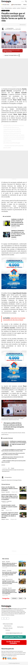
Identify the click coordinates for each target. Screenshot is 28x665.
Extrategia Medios (10, 28)
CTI (8, 468)
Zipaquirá (3, 492)
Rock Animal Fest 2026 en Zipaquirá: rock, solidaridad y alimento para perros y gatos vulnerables (9, 573)
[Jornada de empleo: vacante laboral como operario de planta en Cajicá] (23, 507)
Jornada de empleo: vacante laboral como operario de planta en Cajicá (9, 507)
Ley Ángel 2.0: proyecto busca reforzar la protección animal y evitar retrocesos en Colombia (10, 582)
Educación (10, 588)
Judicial (18, 8)
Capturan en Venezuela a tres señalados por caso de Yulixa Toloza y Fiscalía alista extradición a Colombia (18, 234)
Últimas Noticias (8, 8)
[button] (25, 1)
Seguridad (8, 492)
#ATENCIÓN (7, 125)
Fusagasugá (4, 588)
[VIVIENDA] (14, 273)
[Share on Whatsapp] (7, 25)
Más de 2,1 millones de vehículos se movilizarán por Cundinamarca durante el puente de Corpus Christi (9, 564)
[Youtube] (8, 618)
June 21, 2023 (7, 147)
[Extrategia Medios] (6, 1)
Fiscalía (12, 468)
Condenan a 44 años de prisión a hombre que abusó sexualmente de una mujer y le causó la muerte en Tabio (17, 223)
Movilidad (8, 561)
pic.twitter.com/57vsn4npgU (11, 143)
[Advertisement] (14, 72)
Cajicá (2, 510)
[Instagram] (26, 477)
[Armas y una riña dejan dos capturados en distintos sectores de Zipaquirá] (23, 489)
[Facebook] (22, 477)
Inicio (2, 8)
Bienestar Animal (9, 579)
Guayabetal (3, 501)
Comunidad (9, 570)
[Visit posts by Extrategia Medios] (2, 28)
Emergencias (8, 501)
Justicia (14, 8)
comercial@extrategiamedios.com (14, 633)
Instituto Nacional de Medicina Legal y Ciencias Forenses (13, 469)
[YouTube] (24, 477)
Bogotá (7, 10)
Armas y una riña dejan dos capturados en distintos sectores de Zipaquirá (9, 488)
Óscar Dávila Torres (5, 471)
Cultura (7, 519)
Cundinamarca (14, 598)
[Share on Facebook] (5, 25)
